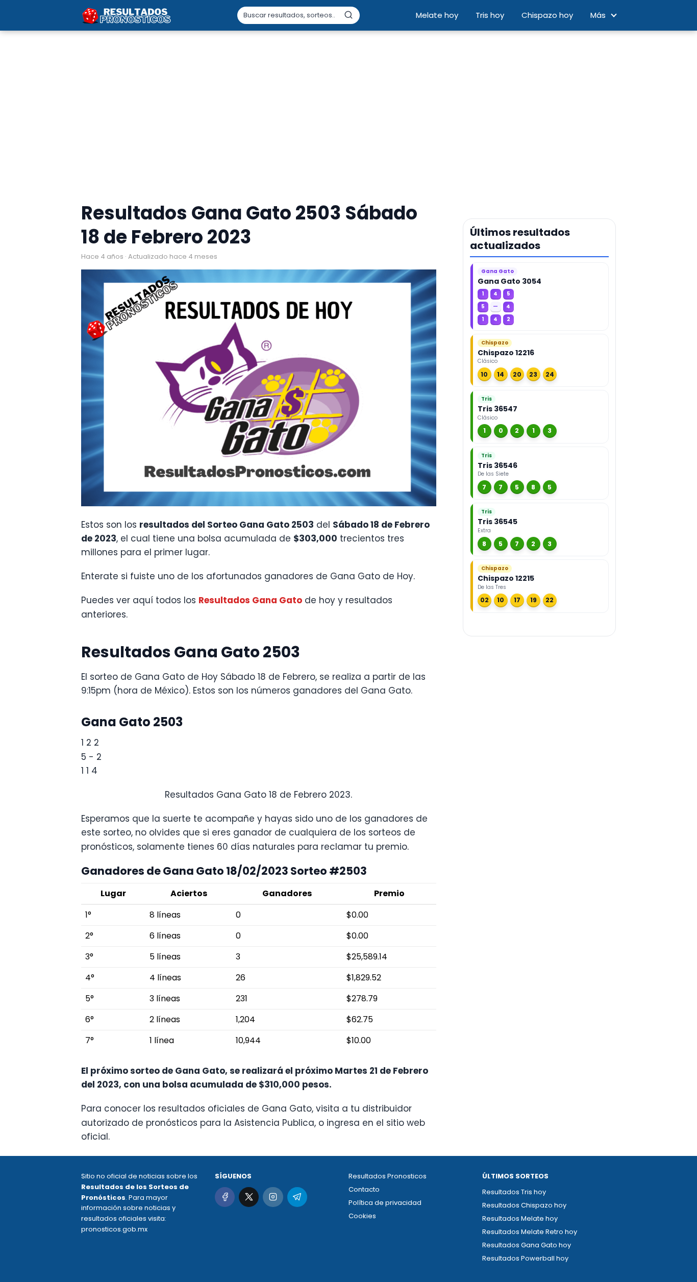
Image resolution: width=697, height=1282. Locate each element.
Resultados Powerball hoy (525, 1258)
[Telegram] (297, 1197)
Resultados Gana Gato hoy (526, 1245)
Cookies (362, 1216)
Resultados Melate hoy (520, 1218)
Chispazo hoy (547, 15)
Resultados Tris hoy (514, 1192)
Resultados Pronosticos (387, 1176)
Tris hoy (490, 15)
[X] (249, 1197)
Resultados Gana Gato (250, 600)
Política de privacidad (384, 1202)
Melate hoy (437, 15)
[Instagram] (273, 1197)
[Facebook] (225, 1197)
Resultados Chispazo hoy (524, 1205)
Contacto (364, 1189)
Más (598, 15)
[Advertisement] (348, 117)
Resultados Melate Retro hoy (529, 1232)
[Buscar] (348, 15)
